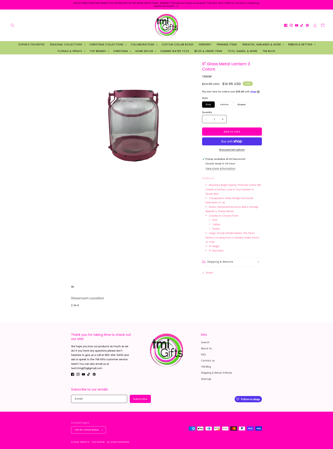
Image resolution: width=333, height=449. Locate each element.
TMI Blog (206, 366)
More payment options (232, 149)
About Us (206, 348)
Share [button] (209, 272)
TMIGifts (84, 442)
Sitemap (206, 379)
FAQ (203, 354)
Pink (208, 104)
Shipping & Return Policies (216, 372)
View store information (220, 168)
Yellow (226, 105)
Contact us (208, 360)
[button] (12, 25)
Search (205, 342)
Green (241, 104)
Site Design (98, 442)
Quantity (207, 112)
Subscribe (140, 399)
